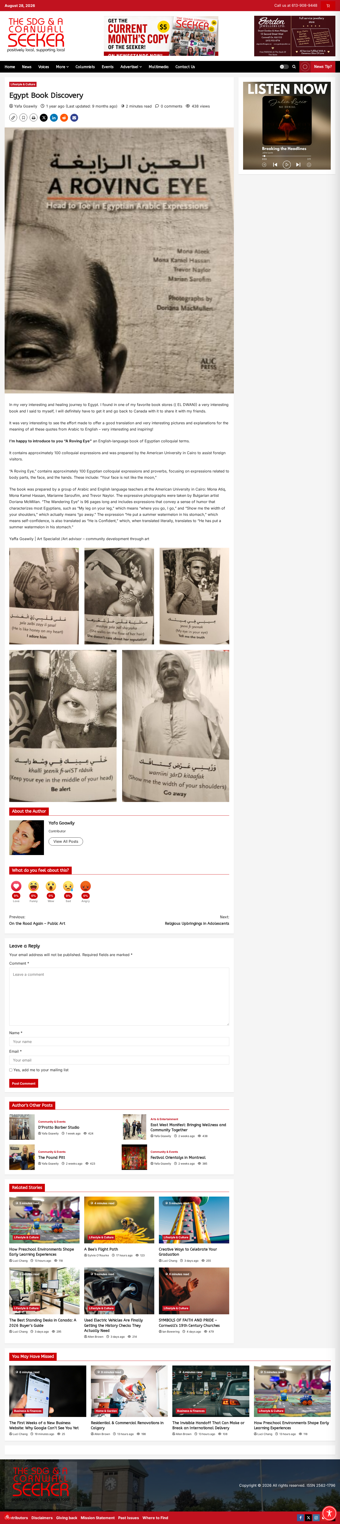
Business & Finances (28, 1411)
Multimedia (159, 67)
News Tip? (323, 66)
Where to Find (155, 1517)
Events (108, 67)
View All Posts (65, 841)
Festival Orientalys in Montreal (134, 1157)
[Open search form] (294, 67)
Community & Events (52, 1121)
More (60, 67)
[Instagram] (316, 1517)
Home (10, 67)
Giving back (66, 1517)
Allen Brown (95, 1336)
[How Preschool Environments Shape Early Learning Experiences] (44, 1220)
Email (15, 1051)
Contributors (16, 1517)
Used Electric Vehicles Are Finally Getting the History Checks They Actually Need (113, 1325)
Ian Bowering (170, 1331)
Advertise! (129, 67)
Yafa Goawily (25, 106)
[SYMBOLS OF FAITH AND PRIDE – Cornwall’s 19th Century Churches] (194, 1290)
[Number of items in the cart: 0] (328, 5)
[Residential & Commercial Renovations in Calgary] (129, 1391)
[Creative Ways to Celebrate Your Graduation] (194, 1220)
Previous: (37, 920)
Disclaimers (42, 1517)
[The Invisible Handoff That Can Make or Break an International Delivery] (210, 1391)
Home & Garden (106, 1411)
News (26, 67)
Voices (43, 67)
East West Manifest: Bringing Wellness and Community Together (134, 1127)
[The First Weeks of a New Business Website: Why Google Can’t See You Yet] (47, 1391)
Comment (19, 963)
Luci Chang (20, 1260)
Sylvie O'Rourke (98, 1255)
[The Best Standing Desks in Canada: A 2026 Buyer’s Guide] (44, 1290)
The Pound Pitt (22, 1157)
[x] (308, 1517)
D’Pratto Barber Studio (22, 1127)
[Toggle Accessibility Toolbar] (329, 1513)
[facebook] (300, 1517)
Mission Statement (98, 1517)
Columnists (85, 67)
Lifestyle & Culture (23, 84)
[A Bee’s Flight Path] (119, 1220)
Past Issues (128, 1517)
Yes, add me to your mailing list (40, 1070)
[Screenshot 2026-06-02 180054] (294, 35)
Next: (197, 920)
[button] (284, 66)
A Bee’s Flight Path (101, 1249)
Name (15, 1032)
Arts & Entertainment (164, 1119)
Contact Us (185, 67)
